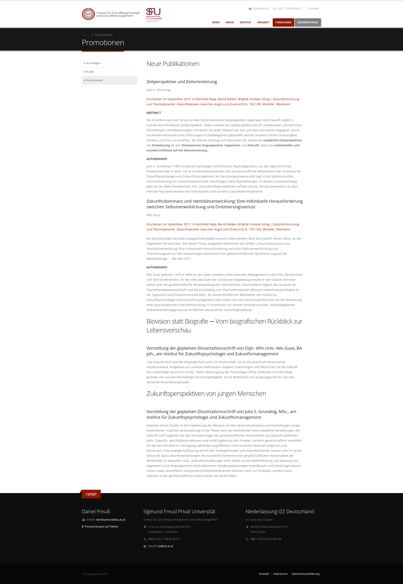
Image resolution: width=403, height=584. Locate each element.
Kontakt (313, 8)
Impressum (280, 574)
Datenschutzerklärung (305, 574)
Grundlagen (93, 63)
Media (230, 22)
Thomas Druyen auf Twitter (101, 526)
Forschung (283, 22)
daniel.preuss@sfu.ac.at (110, 519)
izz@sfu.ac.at (260, 8)
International (307, 22)
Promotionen (94, 80)
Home (86, 35)
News (216, 22)
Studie (90, 71)
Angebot (263, 22)
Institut (245, 22)
